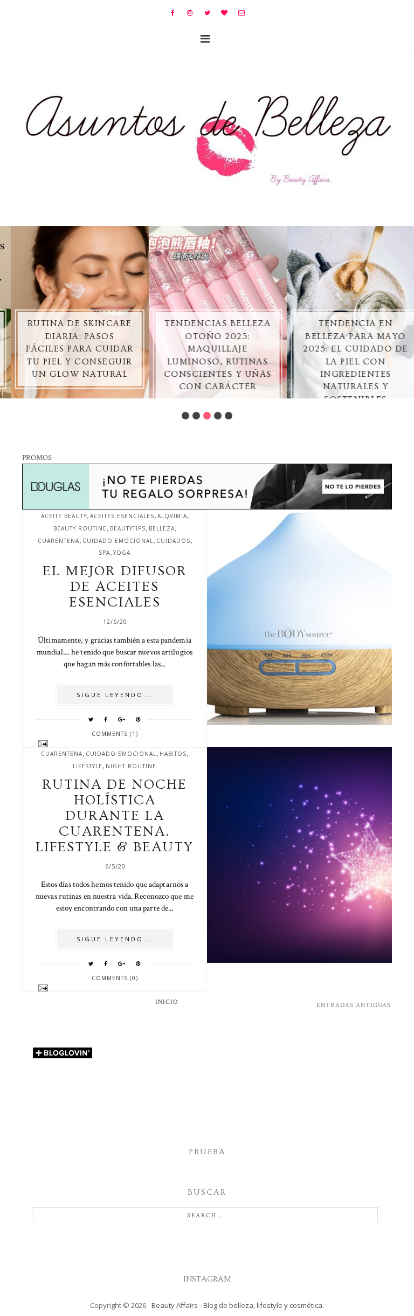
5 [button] (228, 415)
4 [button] (218, 415)
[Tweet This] (91, 719)
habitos (173, 753)
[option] (69, 312)
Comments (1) (115, 734)
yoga (121, 552)
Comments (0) (115, 978)
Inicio (166, 1002)
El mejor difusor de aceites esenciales (115, 586)
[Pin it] (138, 719)
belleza (162, 528)
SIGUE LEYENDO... (115, 695)
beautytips (128, 528)
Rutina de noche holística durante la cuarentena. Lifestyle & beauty (115, 816)
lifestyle (87, 766)
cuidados (173, 541)
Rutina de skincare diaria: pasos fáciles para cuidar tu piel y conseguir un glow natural (69, 349)
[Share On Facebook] (106, 719)
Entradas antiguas (353, 1005)
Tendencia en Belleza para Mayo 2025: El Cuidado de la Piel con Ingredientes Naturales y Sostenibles (345, 361)
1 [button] (185, 415)
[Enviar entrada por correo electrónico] (115, 743)
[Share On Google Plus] (122, 719)
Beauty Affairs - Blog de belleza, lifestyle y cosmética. (237, 1305)
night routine (131, 766)
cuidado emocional (117, 541)
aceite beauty (64, 516)
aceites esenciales (122, 516)
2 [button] (196, 415)
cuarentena (58, 541)
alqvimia (172, 516)
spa (104, 552)
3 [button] (207, 415)
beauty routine (80, 528)
